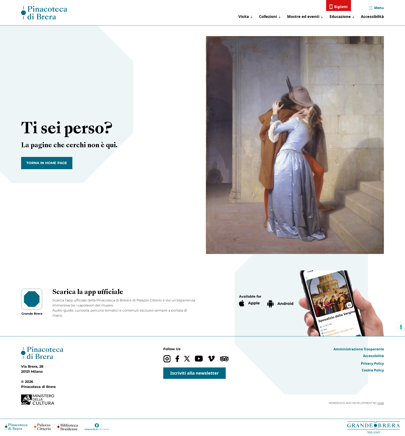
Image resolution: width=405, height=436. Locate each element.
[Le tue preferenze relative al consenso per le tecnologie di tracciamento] (401, 327)
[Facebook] (177, 358)
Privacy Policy (372, 363)
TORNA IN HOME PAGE (46, 163)
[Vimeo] (211, 359)
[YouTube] (199, 359)
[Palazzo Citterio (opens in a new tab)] (42, 426)
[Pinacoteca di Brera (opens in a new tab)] (16, 426)
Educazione (340, 16)
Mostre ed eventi (303, 16)
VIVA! (380, 403)
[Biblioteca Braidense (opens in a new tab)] (67, 426)
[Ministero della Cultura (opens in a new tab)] (42, 399)
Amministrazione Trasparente (358, 349)
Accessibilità (372, 16)
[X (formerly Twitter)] (187, 359)
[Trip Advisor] (224, 358)
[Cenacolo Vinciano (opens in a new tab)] (97, 426)
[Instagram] (167, 358)
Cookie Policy (373, 370)
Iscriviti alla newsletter (194, 373)
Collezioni (268, 16)
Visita (243, 16)
